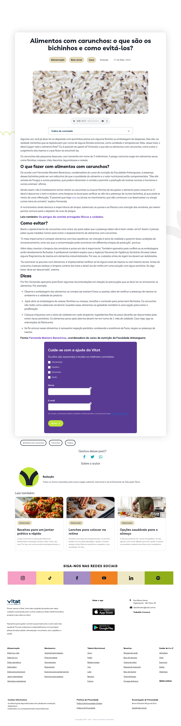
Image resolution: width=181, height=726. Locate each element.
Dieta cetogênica (14, 662)
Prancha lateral (51, 657)
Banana (90, 676)
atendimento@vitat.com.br (144, 607)
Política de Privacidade (86, 708)
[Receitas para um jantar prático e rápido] (39, 517)
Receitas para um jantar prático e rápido (35, 531)
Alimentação (57, 59)
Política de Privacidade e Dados (89, 703)
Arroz (89, 653)
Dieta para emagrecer (16, 672)
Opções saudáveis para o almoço (139, 531)
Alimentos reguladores (16, 681)
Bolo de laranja (130, 672)
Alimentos (163, 653)
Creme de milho (130, 662)
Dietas (161, 667)
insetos (70, 443)
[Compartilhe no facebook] (84, 457)
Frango (90, 681)
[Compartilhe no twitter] (92, 457)
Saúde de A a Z (166, 648)
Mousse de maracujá (132, 667)
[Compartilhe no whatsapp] (100, 457)
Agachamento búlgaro (54, 653)
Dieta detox (12, 667)
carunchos (55, 443)
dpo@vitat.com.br (139, 708)
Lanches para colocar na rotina (87, 531)
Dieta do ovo (12, 657)
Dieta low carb (13, 653)
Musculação (50, 667)
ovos (74, 197)
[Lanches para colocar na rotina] (91, 517)
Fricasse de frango (131, 681)
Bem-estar (76, 59)
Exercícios (163, 662)
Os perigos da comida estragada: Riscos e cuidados (71, 216)
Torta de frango (130, 676)
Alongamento (50, 662)
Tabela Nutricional (96, 648)
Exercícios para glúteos (54, 676)
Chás (161, 657)
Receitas (128, 648)
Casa (91, 59)
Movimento (50, 648)
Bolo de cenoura (130, 657)
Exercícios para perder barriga (57, 672)
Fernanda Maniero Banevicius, (48, 337)
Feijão (89, 657)
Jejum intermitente (15, 676)
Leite (89, 672)
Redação (104, 59)
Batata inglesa (93, 662)
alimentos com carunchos (33, 443)
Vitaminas (163, 672)
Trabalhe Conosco (141, 612)
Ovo (89, 667)
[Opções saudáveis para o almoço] (142, 517)
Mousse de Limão (131, 653)
